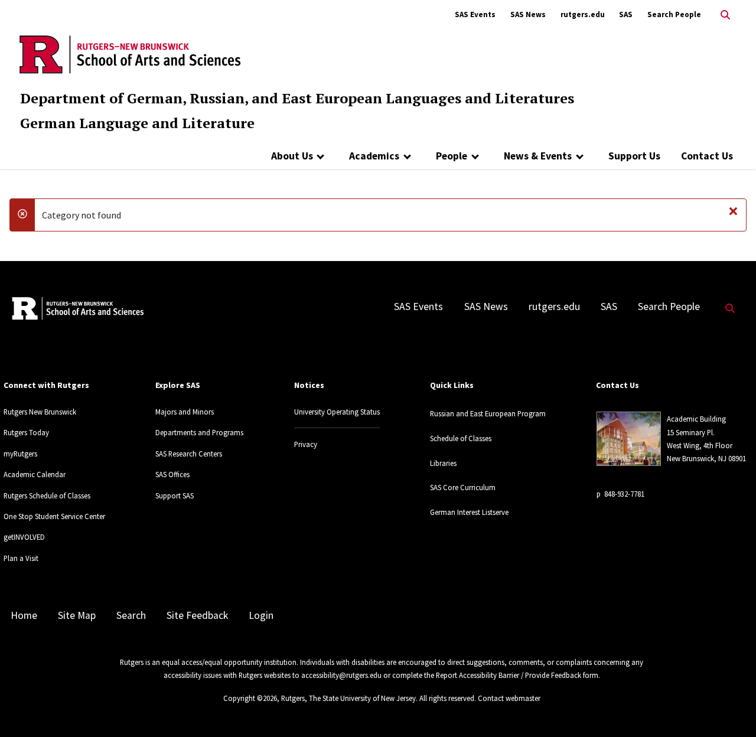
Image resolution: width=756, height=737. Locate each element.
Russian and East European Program (488, 413)
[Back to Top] (730, 708)
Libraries (443, 463)
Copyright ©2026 (250, 698)
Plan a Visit (21, 558)
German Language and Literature (137, 122)
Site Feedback (197, 615)
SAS (626, 14)
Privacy (305, 444)
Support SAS (174, 495)
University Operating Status (337, 411)
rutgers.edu (583, 14)
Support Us (634, 155)
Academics (374, 155)
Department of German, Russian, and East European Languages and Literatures (297, 98)
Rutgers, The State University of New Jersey (348, 698)
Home (24, 615)
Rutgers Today (26, 432)
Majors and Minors (184, 411)
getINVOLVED (24, 537)
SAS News (528, 14)
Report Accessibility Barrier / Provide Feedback (508, 675)
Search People (674, 14)
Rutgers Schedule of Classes (47, 495)
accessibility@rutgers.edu (341, 675)
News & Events (538, 155)
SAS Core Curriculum (463, 487)
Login (261, 615)
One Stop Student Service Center (54, 516)
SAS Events (475, 14)
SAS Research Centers (188, 453)
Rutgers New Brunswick (40, 411)
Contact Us (707, 155)
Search (131, 615)
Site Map (77, 615)
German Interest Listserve (469, 512)
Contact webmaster (509, 698)
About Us (292, 155)
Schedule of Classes (460, 438)
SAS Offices (172, 474)
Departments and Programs (199, 432)
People (451, 155)
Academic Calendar (35, 474)
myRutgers (20, 453)
